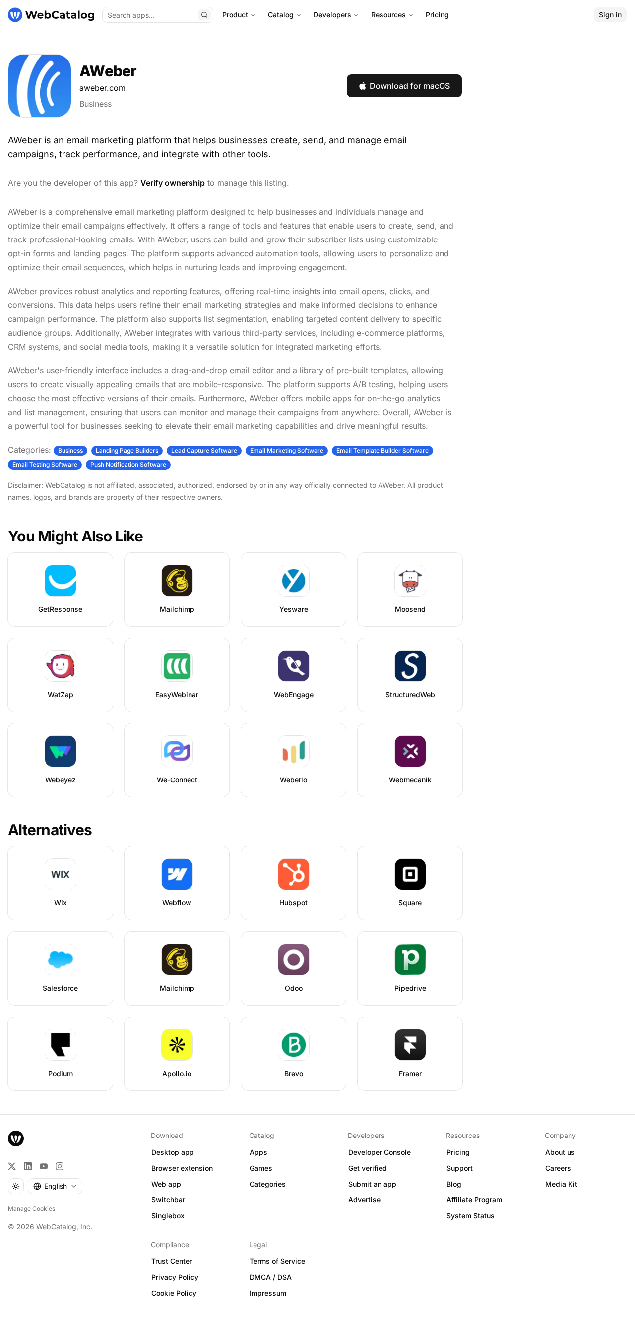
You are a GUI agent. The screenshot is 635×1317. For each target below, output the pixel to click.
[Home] (51, 15)
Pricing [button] (458, 1152)
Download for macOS (410, 86)
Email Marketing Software (286, 450)
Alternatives (50, 829)
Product (235, 14)
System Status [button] (470, 1215)
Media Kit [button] (561, 1184)
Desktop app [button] (172, 1152)
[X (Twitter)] (12, 1166)
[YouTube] (44, 1166)
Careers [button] (558, 1168)
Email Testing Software (44, 464)
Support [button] (459, 1168)
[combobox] (55, 1186)
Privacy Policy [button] (174, 1277)
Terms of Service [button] (277, 1261)
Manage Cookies (31, 1208)
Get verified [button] (367, 1168)
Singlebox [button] (168, 1215)
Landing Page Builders (127, 450)
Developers (332, 14)
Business (95, 104)
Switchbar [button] (168, 1200)
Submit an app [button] (372, 1184)
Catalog (281, 14)
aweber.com (102, 88)
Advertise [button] (364, 1200)
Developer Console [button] (379, 1152)
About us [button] (560, 1152)
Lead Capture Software (204, 450)
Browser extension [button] (182, 1168)
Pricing (437, 14)
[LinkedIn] (28, 1166)
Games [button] (261, 1168)
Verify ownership (172, 183)
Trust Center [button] (171, 1261)
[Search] (204, 15)
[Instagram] (60, 1166)
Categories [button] (268, 1184)
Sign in (610, 14)
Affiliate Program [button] (474, 1200)
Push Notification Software (128, 464)
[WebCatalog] (16, 1138)
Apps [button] (258, 1152)
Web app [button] (166, 1184)
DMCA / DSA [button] (271, 1277)
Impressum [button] (268, 1293)
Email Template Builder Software (382, 450)
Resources (388, 14)
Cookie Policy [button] (173, 1293)
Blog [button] (453, 1184)
